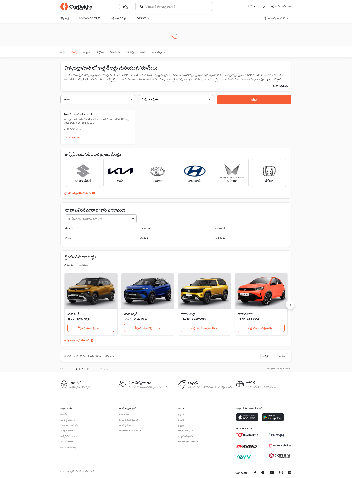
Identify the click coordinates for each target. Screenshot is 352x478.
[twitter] (262, 472)
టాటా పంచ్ (73, 313)
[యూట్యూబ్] (272, 472)
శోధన (254, 100)
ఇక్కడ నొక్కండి (274, 79)
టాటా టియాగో (245, 313)
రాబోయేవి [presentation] (84, 264)
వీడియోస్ (115, 51)
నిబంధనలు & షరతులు (70, 425)
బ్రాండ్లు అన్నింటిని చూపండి (77, 192)
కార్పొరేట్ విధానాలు (68, 436)
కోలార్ (68, 237)
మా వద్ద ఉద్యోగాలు (68, 419)
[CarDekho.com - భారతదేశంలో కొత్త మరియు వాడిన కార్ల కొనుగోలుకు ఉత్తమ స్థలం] (76, 6)
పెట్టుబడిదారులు (67, 441)
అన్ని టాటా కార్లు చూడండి (76, 340)
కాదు (282, 356)
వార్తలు (86, 51)
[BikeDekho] (247, 435)
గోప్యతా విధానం (67, 430)
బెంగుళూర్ (220, 228)
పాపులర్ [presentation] (68, 264)
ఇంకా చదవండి (280, 85)
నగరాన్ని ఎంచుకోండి (278, 18)
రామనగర (220, 237)
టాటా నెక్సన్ (130, 313)
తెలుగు (250, 6)
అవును (266, 356)
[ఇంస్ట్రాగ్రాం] (281, 472)
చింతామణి (145, 228)
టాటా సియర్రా (188, 313)
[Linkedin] (290, 472)
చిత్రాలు (100, 51)
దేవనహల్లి (69, 228)
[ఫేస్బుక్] (255, 472)
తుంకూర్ (144, 237)
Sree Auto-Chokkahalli (78, 114)
